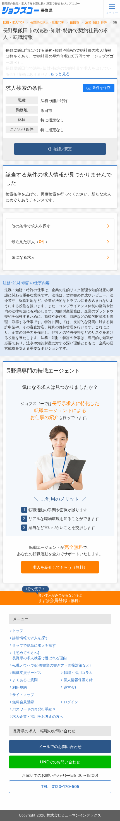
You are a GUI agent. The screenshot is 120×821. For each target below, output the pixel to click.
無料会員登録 (23, 702)
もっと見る (60, 73)
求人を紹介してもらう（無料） (60, 567)
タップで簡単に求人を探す (34, 645)
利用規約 (19, 687)
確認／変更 (63, 149)
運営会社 (71, 687)
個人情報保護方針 (78, 680)
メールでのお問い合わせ (60, 746)
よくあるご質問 (25, 680)
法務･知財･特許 (96, 22)
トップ (17, 631)
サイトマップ (23, 695)
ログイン (71, 702)
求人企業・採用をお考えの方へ (37, 716)
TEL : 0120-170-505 (60, 786)
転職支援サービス (26, 673)
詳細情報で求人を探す (30, 638)
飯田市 (74, 22)
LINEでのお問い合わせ (60, 761)
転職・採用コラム (78, 673)
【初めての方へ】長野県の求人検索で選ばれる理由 (39, 655)
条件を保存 (101, 88)
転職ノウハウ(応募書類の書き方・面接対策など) (51, 665)
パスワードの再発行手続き (34, 709)
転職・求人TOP (13, 22)
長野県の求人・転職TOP (47, 22)
